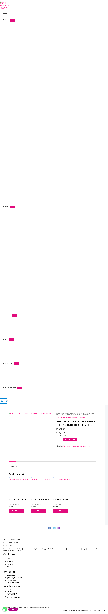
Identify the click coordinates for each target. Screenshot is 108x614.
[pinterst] (54, 529)
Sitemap (9, 568)
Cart (8, 563)
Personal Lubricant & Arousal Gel (79, 413)
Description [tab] (12, 463)
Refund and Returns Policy (14, 577)
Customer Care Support (13, 579)
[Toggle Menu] (12, 20)
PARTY (5, 339)
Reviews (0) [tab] (21, 463)
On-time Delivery (12, 580)
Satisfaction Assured (13, 582)
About (8, 559)
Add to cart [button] (16, 511)
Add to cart (70, 439)
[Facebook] (49, 529)
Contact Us (10, 564)
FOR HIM (5, 206)
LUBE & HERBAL (7, 363)
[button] (49, 415)
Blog (8, 566)
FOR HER (5, 19)
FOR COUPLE (7, 315)
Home (5, 13)
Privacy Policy (11, 575)
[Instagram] (58, 529)
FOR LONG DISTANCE (9, 387)
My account (10, 561)
